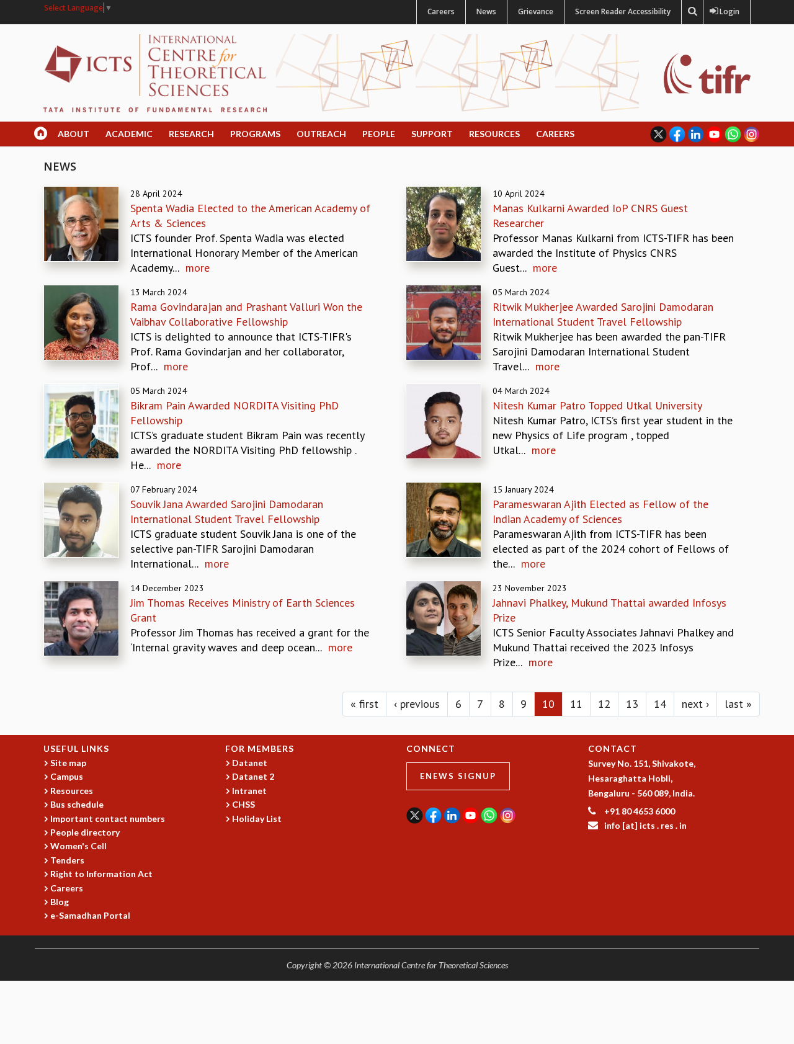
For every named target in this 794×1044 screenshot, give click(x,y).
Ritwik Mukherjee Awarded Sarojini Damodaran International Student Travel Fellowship (603, 314)
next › (695, 704)
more (197, 268)
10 (548, 704)
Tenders (67, 860)
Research (191, 133)
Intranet (249, 790)
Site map (68, 762)
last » (738, 704)
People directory (85, 832)
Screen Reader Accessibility (623, 11)
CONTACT (612, 748)
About (73, 133)
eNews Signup (458, 776)
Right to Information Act (101, 873)
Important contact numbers (107, 818)
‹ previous (417, 704)
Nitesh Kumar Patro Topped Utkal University (597, 405)
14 (660, 704)
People (378, 133)
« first (364, 704)
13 (632, 704)
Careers (441, 11)
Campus (66, 776)
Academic (129, 133)
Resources (494, 133)
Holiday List (257, 818)
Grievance (535, 11)
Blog (59, 901)
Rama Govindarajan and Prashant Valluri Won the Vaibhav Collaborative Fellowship (246, 314)
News (486, 11)
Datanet (249, 762)
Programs (255, 133)
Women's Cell (78, 846)
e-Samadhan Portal (90, 915)
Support (432, 133)
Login (726, 11)
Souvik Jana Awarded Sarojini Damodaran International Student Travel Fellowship (226, 511)
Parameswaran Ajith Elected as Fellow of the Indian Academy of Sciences (600, 511)
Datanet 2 (253, 776)
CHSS (243, 804)
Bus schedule (77, 804)
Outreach (321, 133)
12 (604, 704)
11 (576, 704)
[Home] (155, 72)
